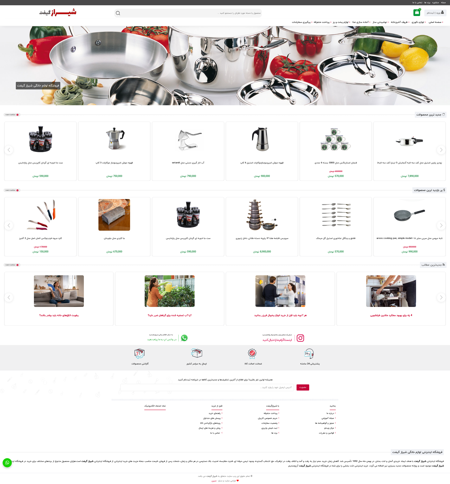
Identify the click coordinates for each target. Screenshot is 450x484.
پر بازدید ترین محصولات (428, 190)
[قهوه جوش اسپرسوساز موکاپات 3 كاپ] (114, 139)
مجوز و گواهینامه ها (324, 423)
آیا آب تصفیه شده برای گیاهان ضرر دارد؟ (169, 315)
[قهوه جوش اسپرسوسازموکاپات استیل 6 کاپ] (262, 139)
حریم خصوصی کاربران (267, 418)
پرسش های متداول (212, 418)
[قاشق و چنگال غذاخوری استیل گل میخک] (336, 215)
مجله (443, 2)
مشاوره (435, 2)
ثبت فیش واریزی (269, 428)
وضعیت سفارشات (269, 423)
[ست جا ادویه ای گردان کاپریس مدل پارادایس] (40, 139)
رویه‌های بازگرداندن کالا (210, 423)
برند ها (427, 2)
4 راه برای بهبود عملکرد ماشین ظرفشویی (391, 315)
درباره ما (330, 413)
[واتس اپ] (167, 337)
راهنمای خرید (215, 413)
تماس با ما (417, 2)
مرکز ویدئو (329, 428)
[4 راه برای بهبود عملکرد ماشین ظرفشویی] (391, 291)
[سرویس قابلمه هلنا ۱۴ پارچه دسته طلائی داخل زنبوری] (262, 215)
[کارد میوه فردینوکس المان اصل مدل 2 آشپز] (40, 215)
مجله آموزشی (328, 418)
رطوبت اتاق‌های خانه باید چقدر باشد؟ (59, 315)
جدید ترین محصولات (429, 115)
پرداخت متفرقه (322, 22)
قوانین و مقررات (326, 433)
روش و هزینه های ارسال (210, 428)
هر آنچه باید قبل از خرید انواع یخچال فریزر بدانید (280, 315)
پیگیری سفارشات (301, 22)
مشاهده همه (10, 114)
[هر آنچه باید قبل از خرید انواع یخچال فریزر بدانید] (280, 291)
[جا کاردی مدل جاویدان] (114, 215)
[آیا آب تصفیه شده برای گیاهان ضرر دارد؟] (169, 291)
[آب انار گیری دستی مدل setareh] (188, 139)
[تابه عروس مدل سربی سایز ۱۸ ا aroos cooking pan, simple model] (409, 215)
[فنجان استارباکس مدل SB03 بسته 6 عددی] (336, 139)
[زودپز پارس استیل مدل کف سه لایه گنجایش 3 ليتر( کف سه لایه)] (409, 139)
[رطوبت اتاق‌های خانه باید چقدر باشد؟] (59, 291)
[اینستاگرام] (283, 337)
